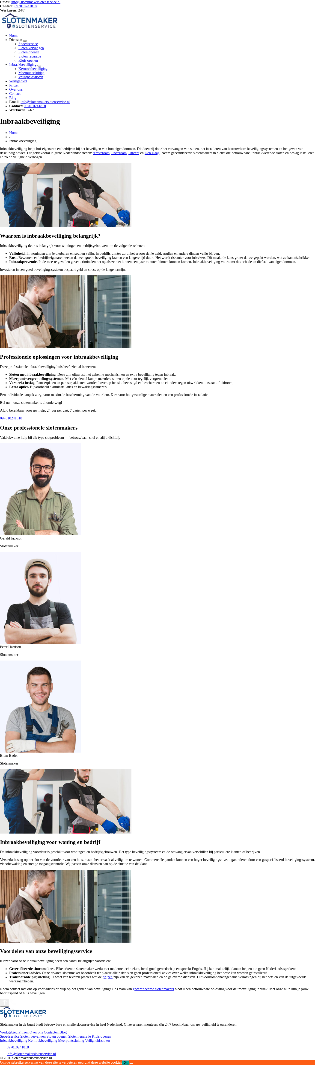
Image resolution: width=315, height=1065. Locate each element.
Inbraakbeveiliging (23, 64)
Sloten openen (28, 52)
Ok (126, 1062)
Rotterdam (119, 153)
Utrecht (133, 153)
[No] (131, 1063)
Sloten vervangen (31, 48)
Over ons (16, 89)
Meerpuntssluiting (31, 73)
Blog (12, 98)
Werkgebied (18, 81)
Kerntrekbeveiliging (33, 69)
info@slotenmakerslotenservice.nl (35, 2)
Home (13, 36)
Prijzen (14, 85)
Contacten (51, 1032)
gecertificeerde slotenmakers (153, 989)
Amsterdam (101, 153)
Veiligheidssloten (30, 77)
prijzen (108, 977)
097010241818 (26, 6)
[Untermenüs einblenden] (25, 41)
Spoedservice (28, 44)
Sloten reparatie (29, 56)
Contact (15, 93)
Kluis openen (28, 60)
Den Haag (152, 153)
